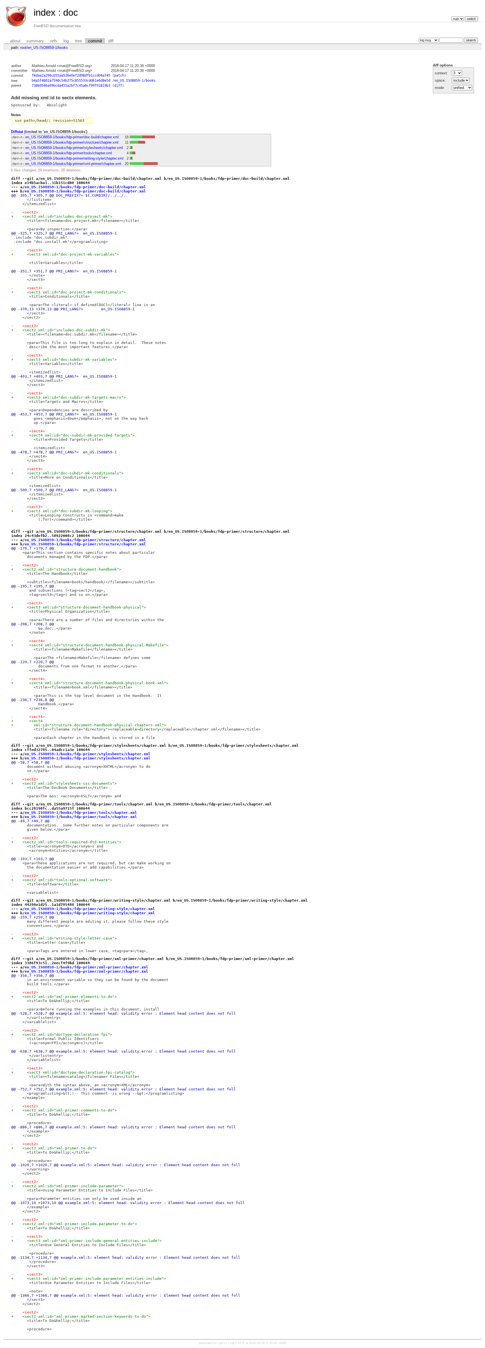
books (63, 47)
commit (95, 41)
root (23, 47)
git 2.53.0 (237, 1343)
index (45, 12)
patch (119, 75)
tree (78, 41)
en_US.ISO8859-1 (42, 47)
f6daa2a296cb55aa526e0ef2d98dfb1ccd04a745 (71, 75)
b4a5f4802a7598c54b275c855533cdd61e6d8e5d (71, 80)
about (15, 41)
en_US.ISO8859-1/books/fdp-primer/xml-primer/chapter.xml (73, 164)
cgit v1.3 (223, 1343)
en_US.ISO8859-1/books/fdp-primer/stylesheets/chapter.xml (74, 148)
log (66, 41)
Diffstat (17, 132)
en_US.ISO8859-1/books (134, 80)
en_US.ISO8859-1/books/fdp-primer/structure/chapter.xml (71, 142)
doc (70, 12)
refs (53, 41)
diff (110, 41)
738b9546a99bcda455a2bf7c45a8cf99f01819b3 (71, 86)
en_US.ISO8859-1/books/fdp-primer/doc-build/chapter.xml (72, 137)
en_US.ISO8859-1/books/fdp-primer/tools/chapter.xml (68, 153)
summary (35, 41)
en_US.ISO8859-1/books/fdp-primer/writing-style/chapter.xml (74, 158)
